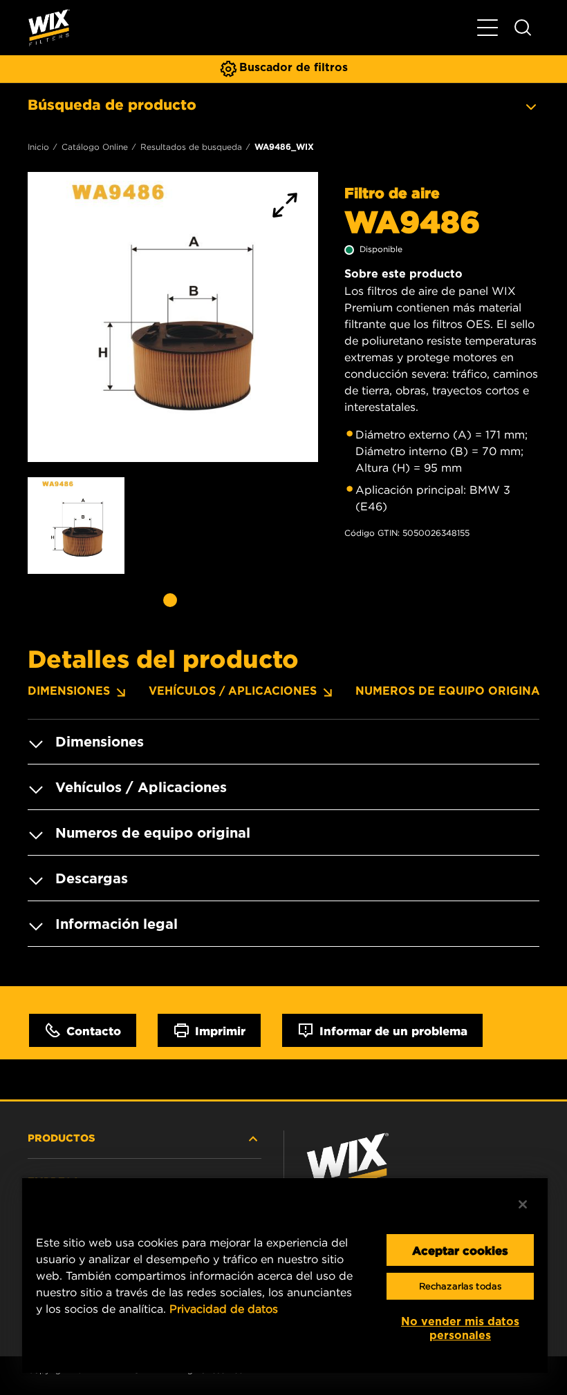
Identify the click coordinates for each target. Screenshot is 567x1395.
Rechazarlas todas (460, 1286)
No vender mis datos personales (460, 1328)
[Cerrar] (523, 1204)
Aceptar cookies (460, 1250)
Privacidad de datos (223, 1309)
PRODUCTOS (61, 1137)
